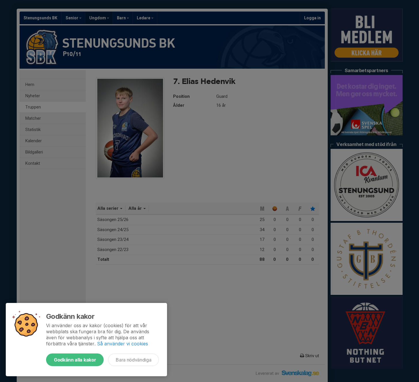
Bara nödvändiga (133, 360)
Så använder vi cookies (122, 344)
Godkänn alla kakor (75, 360)
